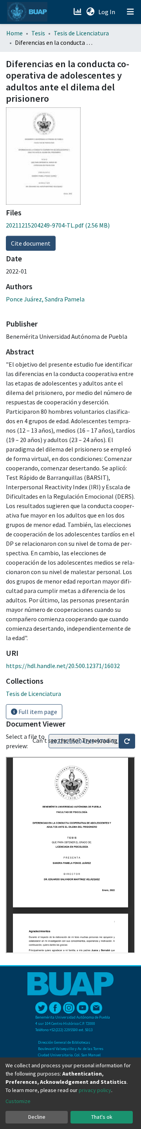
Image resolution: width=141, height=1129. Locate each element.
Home (14, 33)
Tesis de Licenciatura (81, 33)
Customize (18, 1101)
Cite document (31, 243)
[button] (90, 12)
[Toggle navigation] (130, 11)
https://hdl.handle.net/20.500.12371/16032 (63, 666)
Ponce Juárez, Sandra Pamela (45, 299)
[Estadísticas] (78, 12)
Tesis (38, 33)
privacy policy (95, 1090)
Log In (107, 12)
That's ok (101, 1116)
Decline (36, 1116)
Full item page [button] (37, 712)
